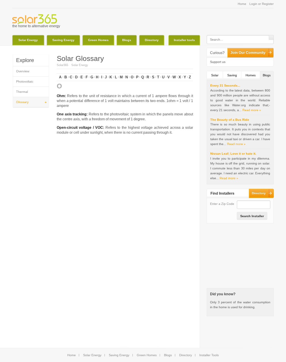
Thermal (22, 92)
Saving (232, 75)
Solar (215, 75)
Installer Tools (209, 355)
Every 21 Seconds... (225, 85)
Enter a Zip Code (222, 204)
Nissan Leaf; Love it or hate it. (233, 153)
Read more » (251, 110)
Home (242, 4)
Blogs (126, 40)
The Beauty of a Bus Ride (229, 119)
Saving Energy (63, 40)
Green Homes (98, 40)
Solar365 (62, 65)
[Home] (34, 19)
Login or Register (261, 4)
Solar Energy (28, 40)
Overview (22, 71)
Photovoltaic (24, 81)
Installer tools (184, 40)
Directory (152, 40)
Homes (251, 75)
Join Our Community (247, 52)
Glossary (22, 102)
